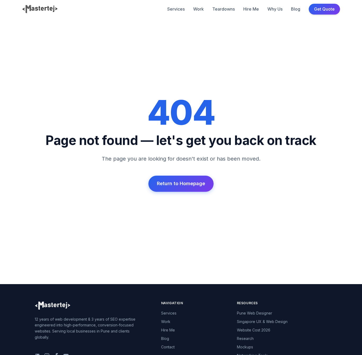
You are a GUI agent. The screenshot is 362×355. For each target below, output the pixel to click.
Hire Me (251, 9)
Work (198, 9)
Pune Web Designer (254, 313)
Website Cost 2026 (253, 330)
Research (245, 338)
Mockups (245, 347)
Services (176, 9)
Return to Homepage (181, 183)
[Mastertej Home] (40, 8)
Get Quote (324, 9)
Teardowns (223, 9)
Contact (168, 347)
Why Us (274, 9)
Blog (295, 9)
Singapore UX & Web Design (262, 321)
